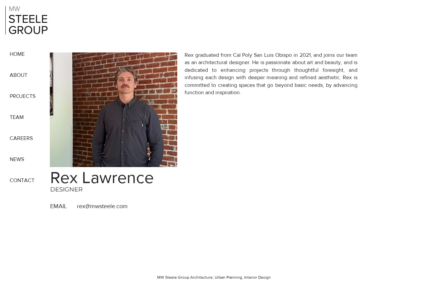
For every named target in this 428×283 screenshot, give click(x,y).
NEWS (17, 159)
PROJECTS (22, 96)
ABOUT (18, 75)
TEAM (17, 117)
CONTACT (22, 180)
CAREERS (21, 138)
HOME (17, 54)
